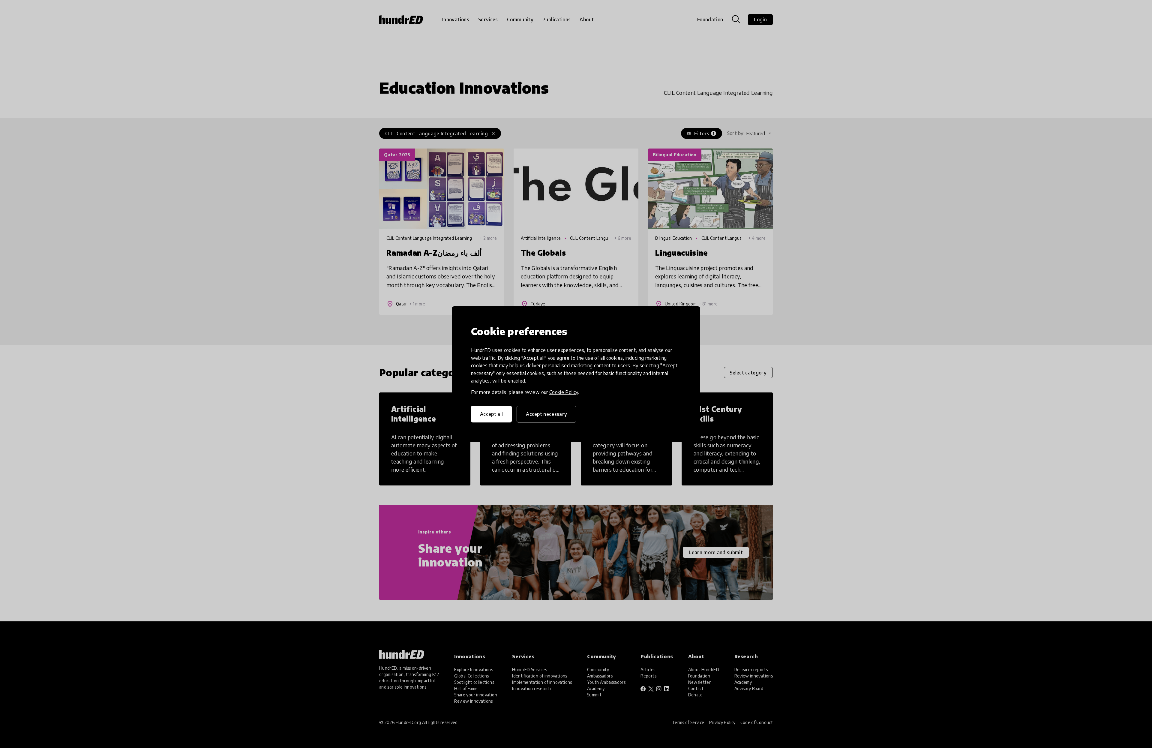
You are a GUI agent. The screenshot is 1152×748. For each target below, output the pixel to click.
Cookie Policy (563, 392)
